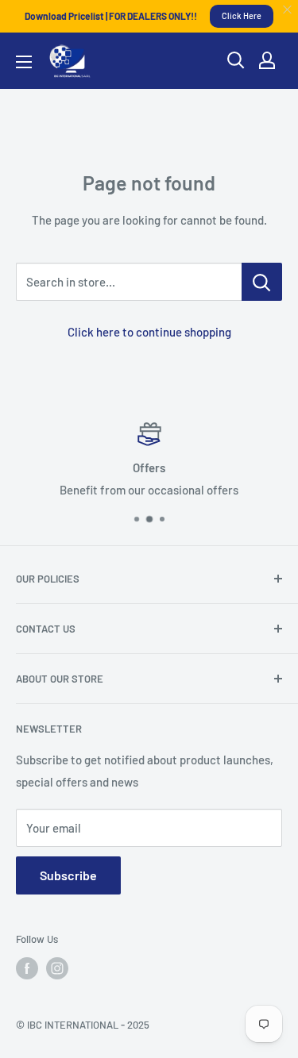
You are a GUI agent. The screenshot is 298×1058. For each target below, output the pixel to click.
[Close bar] (288, 10)
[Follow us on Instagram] (57, 968)
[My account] (267, 60)
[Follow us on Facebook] (27, 968)
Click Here (241, 15)
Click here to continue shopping (149, 332)
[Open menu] (24, 62)
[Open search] (236, 60)
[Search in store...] (262, 282)
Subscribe (68, 875)
